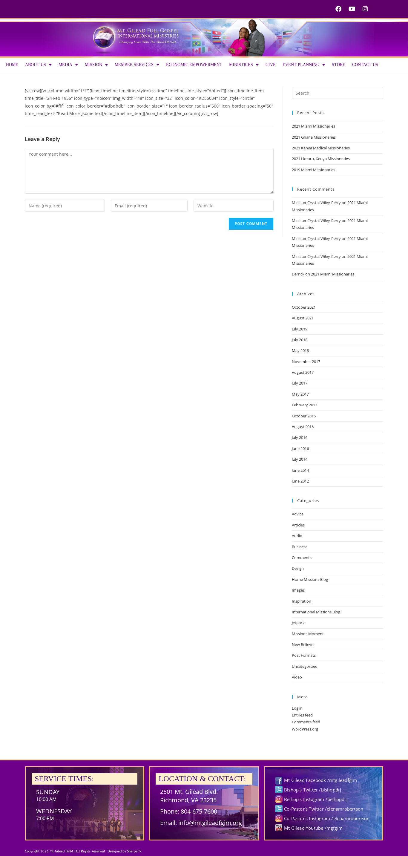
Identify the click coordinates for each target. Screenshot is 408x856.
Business (299, 546)
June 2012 (300, 481)
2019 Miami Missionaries (313, 169)
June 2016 (300, 448)
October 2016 (304, 416)
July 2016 (299, 437)
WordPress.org (305, 729)
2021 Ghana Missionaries (314, 137)
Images (298, 590)
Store (338, 64)
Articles (298, 525)
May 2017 (300, 394)
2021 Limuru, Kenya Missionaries (321, 158)
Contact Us (365, 64)
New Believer (303, 644)
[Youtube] (352, 9)
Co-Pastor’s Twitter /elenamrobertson (323, 809)
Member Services (134, 64)
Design (298, 568)
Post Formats (304, 655)
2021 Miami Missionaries (313, 126)
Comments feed (306, 722)
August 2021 (303, 318)
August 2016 (303, 426)
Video (297, 677)
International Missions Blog (316, 612)
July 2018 (299, 339)
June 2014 (300, 470)
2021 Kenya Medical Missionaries (321, 148)
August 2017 (303, 372)
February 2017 (304, 405)
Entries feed (302, 715)
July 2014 (299, 459)
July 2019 (299, 329)
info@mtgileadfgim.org (210, 823)
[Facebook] (338, 9)
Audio (297, 535)
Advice (297, 514)
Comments (302, 557)
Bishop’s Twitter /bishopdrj (312, 790)
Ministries (241, 64)
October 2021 (304, 307)
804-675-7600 (199, 811)
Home (12, 64)
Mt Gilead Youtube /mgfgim (313, 828)
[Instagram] (365, 9)
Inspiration (301, 601)
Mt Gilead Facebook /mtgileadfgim (320, 780)
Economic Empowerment (194, 64)
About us (35, 64)
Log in (297, 708)
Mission (93, 64)
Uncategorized (304, 666)
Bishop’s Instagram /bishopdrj (316, 799)
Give (271, 64)
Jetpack (298, 622)
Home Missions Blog (310, 579)
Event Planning (301, 64)
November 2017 (306, 361)
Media (65, 64)
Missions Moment (308, 633)
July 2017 (299, 383)
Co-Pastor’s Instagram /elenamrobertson (327, 818)
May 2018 (300, 350)
